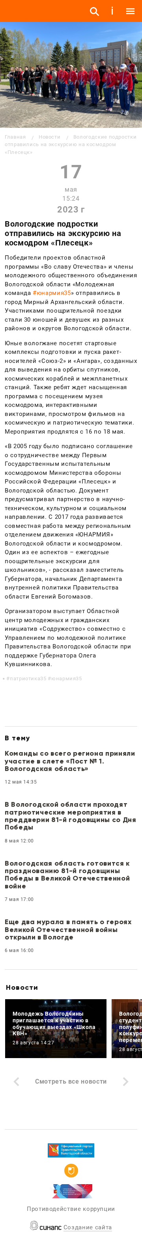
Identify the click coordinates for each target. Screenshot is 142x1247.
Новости (49, 137)
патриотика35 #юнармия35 (46, 678)
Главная (15, 137)
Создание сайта (88, 1227)
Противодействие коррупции (71, 1208)
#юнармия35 (52, 293)
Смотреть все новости (71, 1081)
